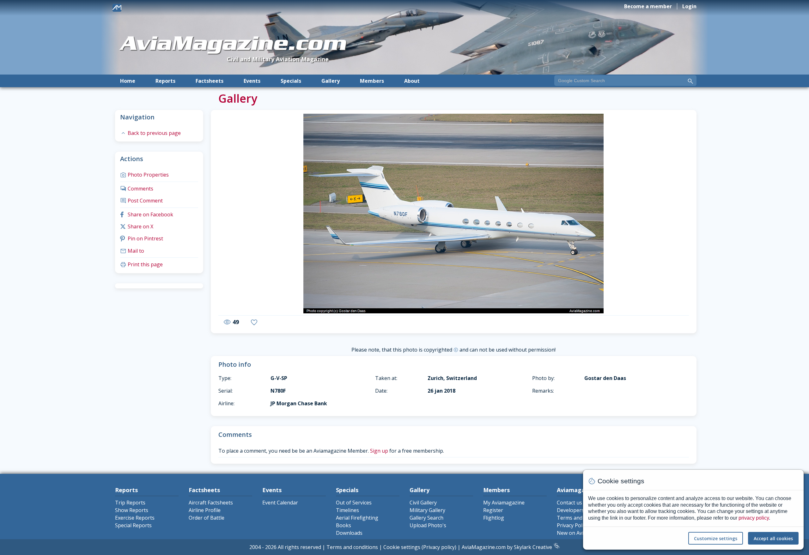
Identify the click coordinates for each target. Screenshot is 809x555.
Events (252, 80)
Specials (291, 80)
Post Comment (141, 200)
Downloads (349, 532)
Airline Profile (205, 510)
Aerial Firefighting (357, 517)
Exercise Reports (135, 517)
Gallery (330, 80)
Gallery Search (426, 517)
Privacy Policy (572, 525)
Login (689, 6)
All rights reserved (299, 547)
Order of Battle (206, 517)
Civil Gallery (423, 502)
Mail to (132, 250)
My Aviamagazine (504, 502)
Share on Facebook (146, 214)
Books (343, 525)
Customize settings (715, 538)
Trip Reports (130, 502)
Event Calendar (280, 502)
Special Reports (133, 525)
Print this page (141, 264)
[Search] (690, 81)
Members (372, 80)
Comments (136, 188)
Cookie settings (401, 547)
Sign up (379, 450)
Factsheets (209, 80)
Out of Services (354, 502)
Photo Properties (144, 174)
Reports (165, 80)
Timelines (347, 510)
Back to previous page (150, 133)
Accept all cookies (773, 538)
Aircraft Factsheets (211, 502)
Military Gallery (427, 510)
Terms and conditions (352, 547)
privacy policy (754, 518)
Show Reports (131, 510)
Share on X (136, 226)
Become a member (648, 6)
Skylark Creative (533, 547)
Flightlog (493, 517)
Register (493, 510)
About (412, 80)
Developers (570, 510)
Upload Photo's (428, 525)
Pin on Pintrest (141, 238)
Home (127, 80)
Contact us (569, 502)
